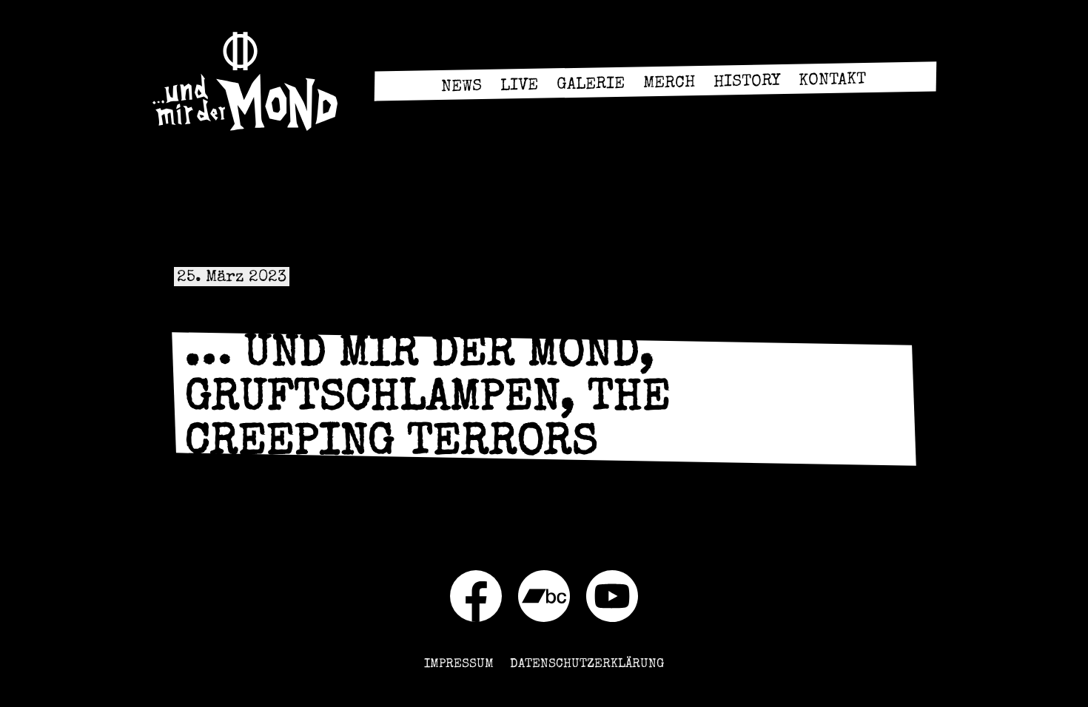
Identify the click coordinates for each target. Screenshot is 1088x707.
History (746, 83)
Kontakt (831, 81)
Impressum (459, 664)
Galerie (590, 86)
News (460, 87)
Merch (668, 83)
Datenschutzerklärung (587, 664)
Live (518, 86)
